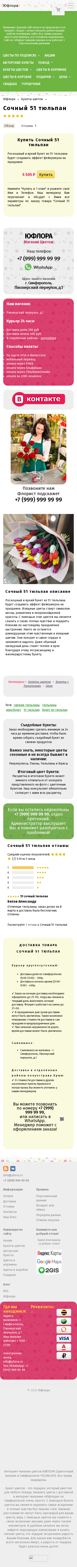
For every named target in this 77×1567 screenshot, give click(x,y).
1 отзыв (31, 925)
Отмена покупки (47, 1220)
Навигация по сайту (13, 1232)
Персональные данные (46, 1198)
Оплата (8, 1196)
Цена (63, 77)
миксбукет (13, 710)
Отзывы (27, 126)
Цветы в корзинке (51, 70)
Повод (43, 63)
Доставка (9, 1201)
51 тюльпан (32, 710)
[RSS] (5, 1170)
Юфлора (9, 99)
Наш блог (9, 1217)
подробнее (48, 338)
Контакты (10, 1212)
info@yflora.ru (13, 1175)
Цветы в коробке (17, 77)
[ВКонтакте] (12, 1170)
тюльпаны (49, 705)
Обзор (9, 126)
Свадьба (10, 84)
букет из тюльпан (54, 710)
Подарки (43, 77)
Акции (49, 55)
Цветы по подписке (19, 55)
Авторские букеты (18, 63)
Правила (42, 1189)
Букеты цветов (15, 70)
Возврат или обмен (45, 1208)
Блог (6, 1284)
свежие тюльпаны (27, 705)
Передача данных (48, 1215)
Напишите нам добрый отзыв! (47, 1232)
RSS (6, 1291)
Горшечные (31, 84)
